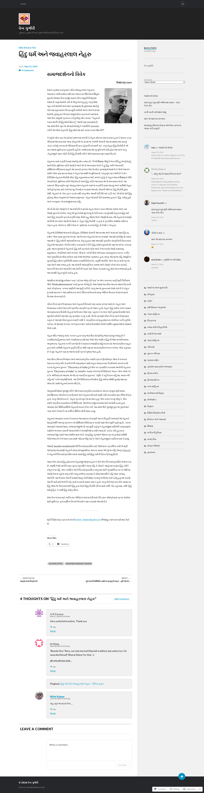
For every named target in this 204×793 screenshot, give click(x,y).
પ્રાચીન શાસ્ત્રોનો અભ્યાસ (159, 366)
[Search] (182, 3)
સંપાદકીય (151, 439)
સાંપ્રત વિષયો (153, 445)
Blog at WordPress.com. (32, 787)
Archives (148, 80)
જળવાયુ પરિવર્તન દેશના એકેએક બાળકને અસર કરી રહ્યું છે (162, 127)
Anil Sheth (156, 259)
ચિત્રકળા (151, 320)
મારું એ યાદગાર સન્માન (154, 118)
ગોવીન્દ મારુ (156, 232)
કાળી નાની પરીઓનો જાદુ (155, 112)
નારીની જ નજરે (154, 333)
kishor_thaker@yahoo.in (87, 519)
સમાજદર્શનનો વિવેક (56, 563)
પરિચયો (150, 347)
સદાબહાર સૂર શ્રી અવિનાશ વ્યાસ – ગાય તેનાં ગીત (162, 104)
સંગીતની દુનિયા (154, 432)
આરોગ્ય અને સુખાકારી (157, 287)
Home (23, 4)
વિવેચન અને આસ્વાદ (156, 419)
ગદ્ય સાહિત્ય (153, 314)
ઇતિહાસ (151, 294)
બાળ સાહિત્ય (153, 386)
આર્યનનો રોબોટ (151, 95)
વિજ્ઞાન (150, 406)
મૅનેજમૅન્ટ (152, 399)
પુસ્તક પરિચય (153, 353)
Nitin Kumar (57, 696)
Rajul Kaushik (157, 203)
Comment (122, 765)
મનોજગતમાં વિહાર (155, 393)
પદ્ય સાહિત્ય (153, 340)
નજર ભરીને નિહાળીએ (157, 327)
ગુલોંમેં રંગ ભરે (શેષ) (172, 259)
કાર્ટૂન (149, 300)
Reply (53, 631)
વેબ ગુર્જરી (27, 28)
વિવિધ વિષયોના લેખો (27, 48)
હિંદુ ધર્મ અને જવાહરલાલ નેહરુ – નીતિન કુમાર (82, 683)
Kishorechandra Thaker (78, 563)
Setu (153, 147)
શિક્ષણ (150, 426)
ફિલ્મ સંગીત (152, 373)
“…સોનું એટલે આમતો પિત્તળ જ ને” (166, 173)
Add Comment (121, 599)
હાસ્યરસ (151, 452)
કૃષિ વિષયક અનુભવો (156, 307)
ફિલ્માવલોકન (153, 379)
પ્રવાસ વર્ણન (153, 360)
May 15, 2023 (31, 66)
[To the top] (181, 776)
